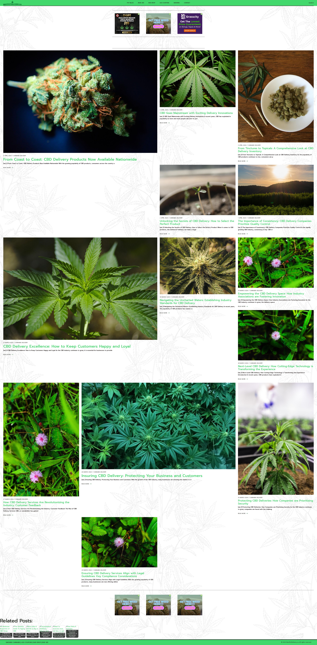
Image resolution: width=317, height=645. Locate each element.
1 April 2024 (242, 218)
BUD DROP (37, 642)
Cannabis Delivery (19, 156)
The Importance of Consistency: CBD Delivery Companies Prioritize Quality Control (274, 222)
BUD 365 (45, 642)
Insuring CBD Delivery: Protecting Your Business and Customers (142, 476)
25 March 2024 (243, 497)
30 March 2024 (165, 297)
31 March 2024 (8, 343)
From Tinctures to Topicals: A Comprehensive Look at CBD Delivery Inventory (275, 149)
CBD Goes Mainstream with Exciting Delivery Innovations (196, 113)
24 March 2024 (87, 570)
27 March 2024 (8, 499)
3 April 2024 (242, 145)
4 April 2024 (164, 110)
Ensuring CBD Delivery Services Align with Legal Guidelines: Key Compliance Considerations (113, 574)
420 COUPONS (26, 642)
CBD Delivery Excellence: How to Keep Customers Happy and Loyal (67, 346)
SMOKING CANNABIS (13, 642)
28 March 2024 (243, 363)
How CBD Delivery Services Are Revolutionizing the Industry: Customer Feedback (36, 503)
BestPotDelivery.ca (292, 642)
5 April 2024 (7, 156)
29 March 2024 (243, 290)
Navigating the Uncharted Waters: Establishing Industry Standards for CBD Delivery (195, 301)
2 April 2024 (164, 218)
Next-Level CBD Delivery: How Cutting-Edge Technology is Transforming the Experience (275, 367)
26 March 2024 (87, 472)
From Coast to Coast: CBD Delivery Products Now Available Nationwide (70, 159)
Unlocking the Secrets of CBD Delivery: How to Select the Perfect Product (197, 222)
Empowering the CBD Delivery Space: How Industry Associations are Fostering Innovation (271, 295)
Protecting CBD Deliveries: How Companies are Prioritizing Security (275, 502)
